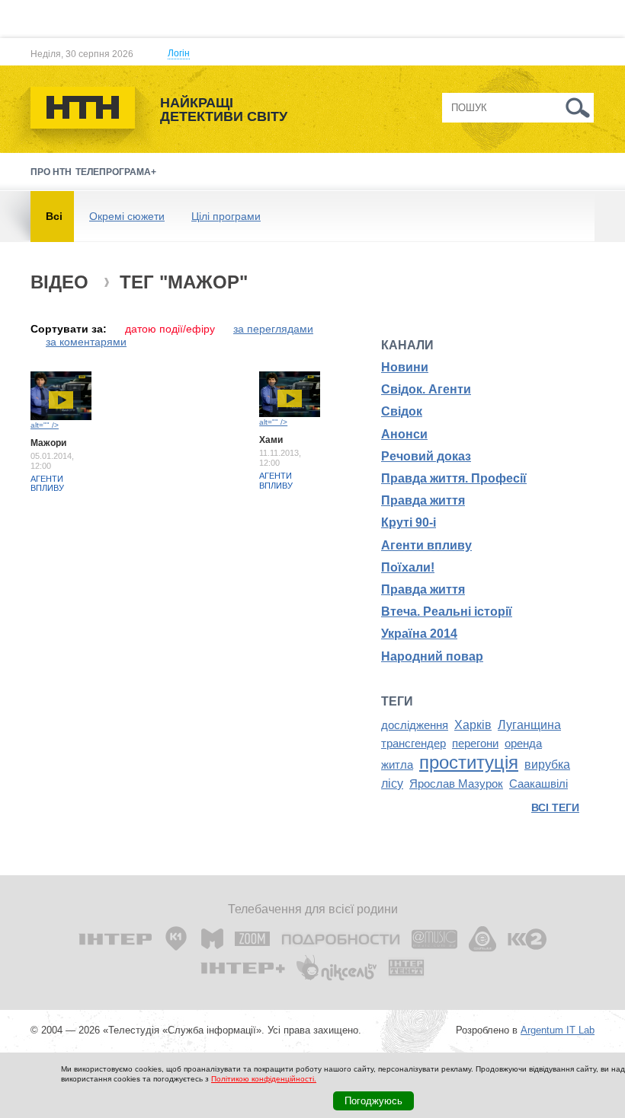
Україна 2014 (419, 633)
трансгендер (413, 743)
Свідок (401, 411)
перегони (475, 743)
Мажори (48, 443)
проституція (468, 762)
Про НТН (51, 172)
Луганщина (529, 724)
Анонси (404, 434)
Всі (54, 216)
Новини (404, 367)
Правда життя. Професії (454, 478)
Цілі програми (226, 216)
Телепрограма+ (115, 172)
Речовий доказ (426, 456)
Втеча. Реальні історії (446, 611)
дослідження (414, 725)
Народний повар (432, 656)
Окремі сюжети (127, 216)
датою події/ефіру (170, 329)
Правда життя (423, 500)
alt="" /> (44, 425)
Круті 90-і (408, 522)
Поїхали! (407, 567)
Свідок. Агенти (426, 389)
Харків (473, 724)
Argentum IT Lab (558, 1030)
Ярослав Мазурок (456, 784)
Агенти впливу (47, 483)
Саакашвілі (538, 784)
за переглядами (273, 329)
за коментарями (86, 342)
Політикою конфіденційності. (263, 1079)
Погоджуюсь (373, 1101)
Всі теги (555, 807)
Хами (271, 440)
